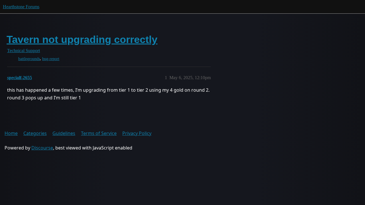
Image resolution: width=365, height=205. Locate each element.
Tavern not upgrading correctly (82, 39)
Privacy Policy (136, 133)
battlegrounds (29, 59)
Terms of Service (99, 133)
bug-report (50, 59)
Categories (35, 133)
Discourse (42, 148)
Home (11, 133)
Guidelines (63, 133)
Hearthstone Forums (21, 6)
